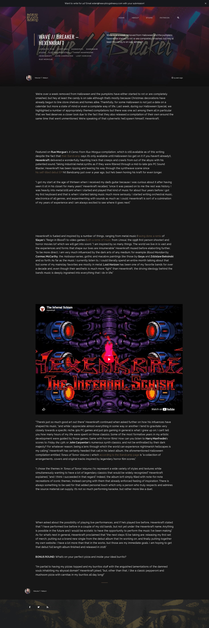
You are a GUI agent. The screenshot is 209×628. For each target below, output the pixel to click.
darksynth (77, 49)
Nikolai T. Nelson (41, 78)
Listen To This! (46, 49)
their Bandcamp (71, 156)
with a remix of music (99, 239)
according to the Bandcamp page (119, 454)
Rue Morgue (46, 59)
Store (149, 18)
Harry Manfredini (83, 52)
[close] (205, 3)
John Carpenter (64, 56)
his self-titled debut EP (49, 172)
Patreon (164, 18)
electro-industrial (59, 52)
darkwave (92, 49)
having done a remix (149, 235)
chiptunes (63, 49)
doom (42, 52)
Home (122, 18)
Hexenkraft (45, 56)
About (135, 18)
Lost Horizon (83, 56)
